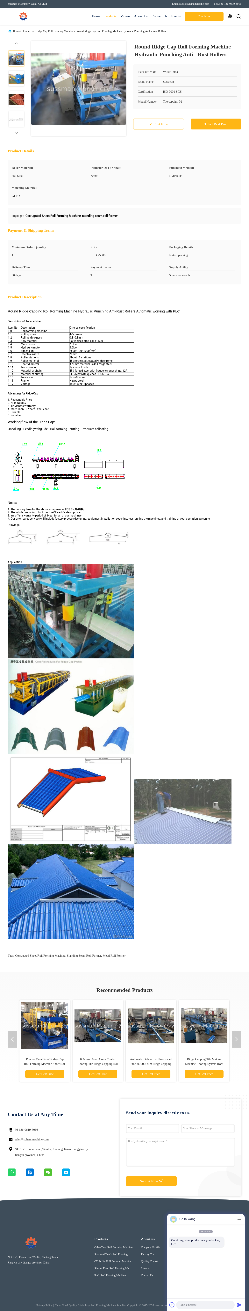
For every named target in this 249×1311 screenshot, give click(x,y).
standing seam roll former (84, 955)
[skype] (35, 1175)
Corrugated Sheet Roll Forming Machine (40, 955)
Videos (125, 16)
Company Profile (150, 1247)
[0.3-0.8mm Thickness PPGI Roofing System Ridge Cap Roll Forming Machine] (204, 1025)
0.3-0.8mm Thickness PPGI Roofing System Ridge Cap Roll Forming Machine (204, 1064)
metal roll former (114, 955)
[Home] (23, 16)
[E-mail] (71, 1175)
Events (176, 16)
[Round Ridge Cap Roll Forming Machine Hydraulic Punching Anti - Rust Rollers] (78, 88)
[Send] (239, 1304)
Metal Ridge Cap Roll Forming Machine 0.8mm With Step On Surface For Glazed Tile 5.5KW (151, 1064)
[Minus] (239, 1219)
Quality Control (149, 1261)
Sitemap (145, 1268)
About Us (141, 16)
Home (96, 16)
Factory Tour (148, 1254)
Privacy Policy (44, 1305)
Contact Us (159, 16)
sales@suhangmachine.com (32, 1139)
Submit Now (149, 1181)
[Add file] (172, 1304)
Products (110, 16)
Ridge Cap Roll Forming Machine (54, 31)
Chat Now (204, 16)
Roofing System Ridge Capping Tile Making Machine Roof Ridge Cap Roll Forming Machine (98, 1064)
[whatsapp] (17, 1175)
